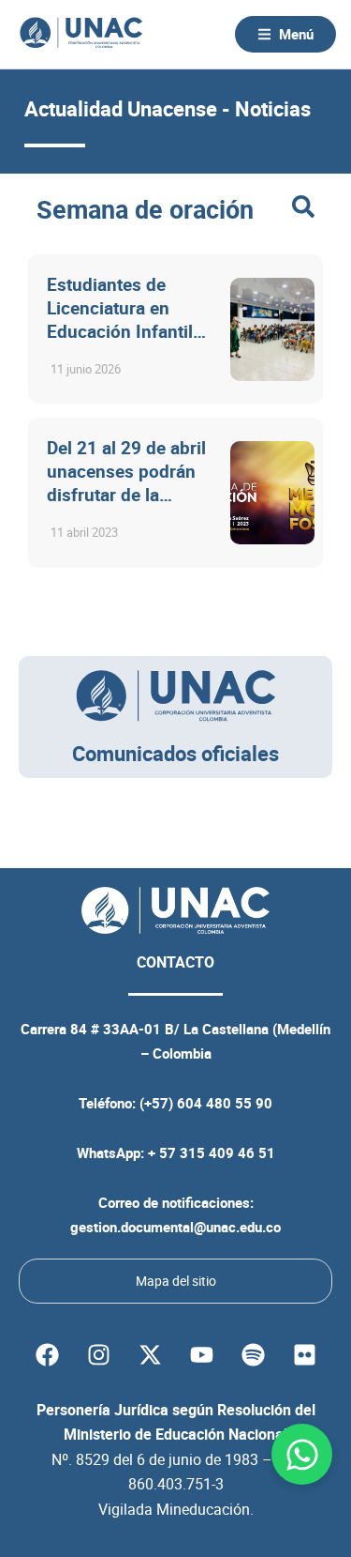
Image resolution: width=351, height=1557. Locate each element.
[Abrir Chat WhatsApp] (301, 1454)
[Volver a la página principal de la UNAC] (81, 34)
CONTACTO (175, 962)
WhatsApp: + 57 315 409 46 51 (176, 1152)
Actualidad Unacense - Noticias (167, 108)
